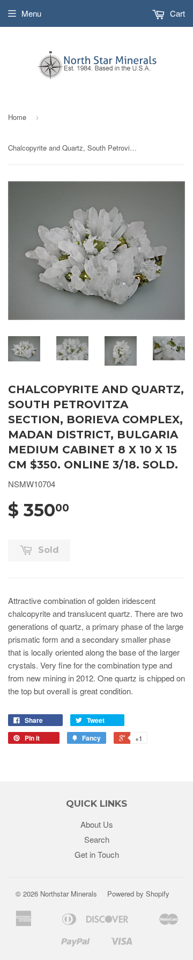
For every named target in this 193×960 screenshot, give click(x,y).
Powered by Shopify (138, 893)
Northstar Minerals (68, 893)
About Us (96, 824)
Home (17, 117)
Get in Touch (97, 854)
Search (96, 839)
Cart (176, 13)
